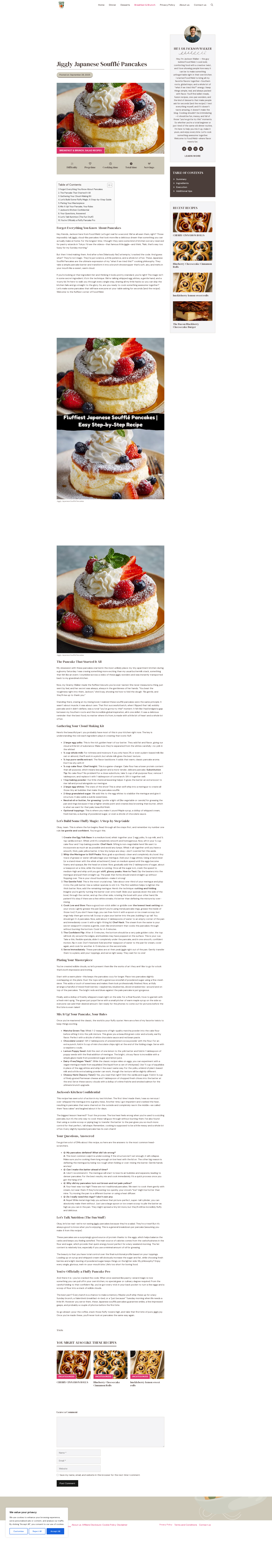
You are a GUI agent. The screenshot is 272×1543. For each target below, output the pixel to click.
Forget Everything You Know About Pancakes (81, 189)
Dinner (112, 4)
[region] (37, 1522)
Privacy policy (166, 1524)
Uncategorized (66, 1376)
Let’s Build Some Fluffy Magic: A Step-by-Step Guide (85, 199)
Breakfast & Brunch (144, 4)
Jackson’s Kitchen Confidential (74, 210)
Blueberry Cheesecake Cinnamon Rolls (107, 1383)
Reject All (37, 1531)
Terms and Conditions (185, 1524)
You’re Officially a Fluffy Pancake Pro (78, 220)
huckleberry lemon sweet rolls (145, 1383)
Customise (18, 1531)
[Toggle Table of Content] (108, 185)
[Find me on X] (190, 149)
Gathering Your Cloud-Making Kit (75, 196)
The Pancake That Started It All (75, 193)
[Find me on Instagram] (195, 149)
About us (184, 4)
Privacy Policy (167, 4)
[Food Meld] (61, 5)
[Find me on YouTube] (201, 149)
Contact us (200, 4)
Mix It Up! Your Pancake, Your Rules (76, 206)
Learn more (193, 156)
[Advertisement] (110, 31)
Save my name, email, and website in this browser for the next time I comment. (100, 1474)
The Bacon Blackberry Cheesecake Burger (186, 325)
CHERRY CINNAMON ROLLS (72, 1382)
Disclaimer (122, 1524)
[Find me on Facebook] (184, 149)
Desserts (125, 4)
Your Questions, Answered (73, 213)
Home (101, 4)
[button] (212, 5)
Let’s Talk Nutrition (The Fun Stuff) (76, 217)
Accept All (55, 1531)
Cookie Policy (109, 1524)
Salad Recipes (93, 150)
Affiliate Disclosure (91, 1524)
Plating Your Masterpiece (72, 203)
